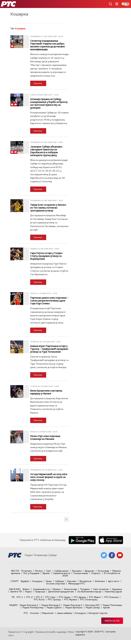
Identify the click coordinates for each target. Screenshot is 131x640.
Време (46, 573)
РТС (26, 613)
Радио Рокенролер (33, 607)
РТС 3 (39, 597)
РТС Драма (80, 597)
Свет (48, 570)
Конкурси (80, 613)
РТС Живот (95, 597)
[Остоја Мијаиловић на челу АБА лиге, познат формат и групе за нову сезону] (16, 475)
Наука (28, 591)
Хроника (76, 570)
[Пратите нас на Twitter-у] (104, 555)
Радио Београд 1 (29, 605)
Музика (57, 589)
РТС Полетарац (88, 599)
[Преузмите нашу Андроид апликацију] (82, 540)
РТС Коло (39, 599)
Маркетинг (48, 613)
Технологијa (70, 589)
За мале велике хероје (89, 591)
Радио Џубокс (54, 607)
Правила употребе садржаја (50, 631)
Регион (39, 570)
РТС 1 (20, 597)
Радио (13, 605)
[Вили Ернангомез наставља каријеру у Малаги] (16, 391)
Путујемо (85, 589)
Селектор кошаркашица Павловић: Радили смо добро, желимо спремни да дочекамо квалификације (47, 45)
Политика (26, 570)
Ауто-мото (113, 581)
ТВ (13, 597)
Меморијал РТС (76, 583)
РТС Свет (50, 597)
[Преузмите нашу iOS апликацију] (111, 540)
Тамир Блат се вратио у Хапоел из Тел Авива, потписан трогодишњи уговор (48, 207)
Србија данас (61, 570)
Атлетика (100, 581)
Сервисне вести (61, 573)
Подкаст (96, 573)
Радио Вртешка (73, 607)
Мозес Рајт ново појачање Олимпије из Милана (45, 438)
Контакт (34, 613)
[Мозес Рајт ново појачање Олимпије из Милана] (16, 437)
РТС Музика (70, 599)
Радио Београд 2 (51, 605)
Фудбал (25, 581)
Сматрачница (80, 573)
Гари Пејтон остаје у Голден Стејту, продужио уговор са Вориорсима (46, 256)
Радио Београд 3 (72, 605)
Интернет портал (98, 613)
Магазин (14, 589)
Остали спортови (55, 583)
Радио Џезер (93, 607)
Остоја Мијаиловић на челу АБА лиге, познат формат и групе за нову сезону (48, 477)
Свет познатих (101, 589)
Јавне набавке (64, 613)
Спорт (15, 581)
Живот (26, 589)
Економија (103, 570)
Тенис (49, 581)
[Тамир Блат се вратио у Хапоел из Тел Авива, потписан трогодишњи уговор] (16, 205)
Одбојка (59, 581)
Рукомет (71, 581)
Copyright (28, 631)
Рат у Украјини (31, 573)
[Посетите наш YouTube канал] (120, 555)
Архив (106, 607)
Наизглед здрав (113, 591)
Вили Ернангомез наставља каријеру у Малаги (46, 392)
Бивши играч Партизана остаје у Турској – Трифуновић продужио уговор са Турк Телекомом (49, 348)
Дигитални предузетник (61, 591)
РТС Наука (64, 597)
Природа (40, 591)
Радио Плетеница (112, 605)
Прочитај (37, 83)
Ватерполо (86, 581)
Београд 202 (92, 605)
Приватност (14, 631)
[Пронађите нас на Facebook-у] (112, 555)
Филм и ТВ (16, 591)
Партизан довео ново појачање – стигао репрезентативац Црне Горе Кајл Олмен (49, 300)
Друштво (90, 570)
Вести (15, 570)
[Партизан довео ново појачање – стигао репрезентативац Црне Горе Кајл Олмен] (16, 298)
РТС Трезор (54, 599)
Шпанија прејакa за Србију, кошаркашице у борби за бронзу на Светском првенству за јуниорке (49, 103)
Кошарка (37, 581)
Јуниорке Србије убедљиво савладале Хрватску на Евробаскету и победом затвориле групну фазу (46, 151)
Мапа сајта (112, 620)
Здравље (117, 589)
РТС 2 (29, 597)
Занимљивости (41, 589)
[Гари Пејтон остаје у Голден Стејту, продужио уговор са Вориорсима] (16, 254)
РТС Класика (111, 597)
